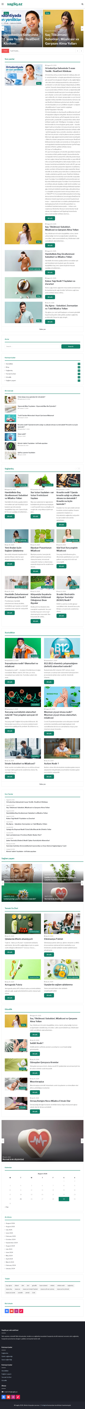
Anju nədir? (22, 434)
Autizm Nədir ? (51, 763)
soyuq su (17, 1289)
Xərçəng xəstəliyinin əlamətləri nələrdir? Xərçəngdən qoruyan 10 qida (21, 715)
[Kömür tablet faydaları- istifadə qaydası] (10, 446)
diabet (17, 1285)
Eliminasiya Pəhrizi (53, 939)
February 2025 (11, 1236)
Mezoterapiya (37, 1081)
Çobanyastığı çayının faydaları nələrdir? (20, 899)
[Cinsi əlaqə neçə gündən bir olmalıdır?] (10, 400)
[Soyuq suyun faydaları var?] (22, 873)
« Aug (6, 1207)
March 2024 (10, 1262)
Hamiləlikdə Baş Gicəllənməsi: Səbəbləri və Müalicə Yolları (16, 495)
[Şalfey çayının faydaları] (10, 455)
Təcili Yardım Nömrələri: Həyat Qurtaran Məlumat (36, 415)
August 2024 (10, 1246)
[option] (42, 28)
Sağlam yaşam (11, 380)
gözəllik (34, 1285)
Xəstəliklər (9, 364)
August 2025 (10, 1226)
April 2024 (9, 1259)
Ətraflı (50, 218)
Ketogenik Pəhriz (13, 984)
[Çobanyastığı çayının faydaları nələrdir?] (22, 892)
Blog (6, 13)
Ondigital (44, 1405)
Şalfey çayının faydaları (26, 452)
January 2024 (10, 1268)
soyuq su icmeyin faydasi (30, 1289)
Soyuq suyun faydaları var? (15, 880)
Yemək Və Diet (11, 374)
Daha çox (42, 329)
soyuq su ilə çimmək (63, 1289)
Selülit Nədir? (36, 1043)
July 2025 (9, 1230)
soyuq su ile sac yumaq (47, 1289)
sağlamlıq (70, 1285)
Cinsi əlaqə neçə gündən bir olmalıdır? (31, 397)
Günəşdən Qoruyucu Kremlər (44, 1062)
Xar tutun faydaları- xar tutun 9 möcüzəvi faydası (42, 495)
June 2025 (9, 1233)
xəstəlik (20, 1292)
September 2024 (12, 1243)
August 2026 (10, 1223)
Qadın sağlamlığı (7, 1356)
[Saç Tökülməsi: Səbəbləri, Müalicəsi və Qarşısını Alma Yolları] (63, 28)
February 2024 (11, 1265)
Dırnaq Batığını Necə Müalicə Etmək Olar (50, 1101)
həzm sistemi (43, 1285)
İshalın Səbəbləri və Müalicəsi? (20, 763)
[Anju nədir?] (10, 437)
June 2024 (9, 1252)
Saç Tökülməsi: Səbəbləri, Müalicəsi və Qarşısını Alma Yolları (62, 39)
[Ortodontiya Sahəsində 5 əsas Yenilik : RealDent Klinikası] (22, 28)
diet (23, 1285)
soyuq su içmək (10, 1292)
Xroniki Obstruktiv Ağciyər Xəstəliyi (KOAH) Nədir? (65, 597)
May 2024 (9, 1255)
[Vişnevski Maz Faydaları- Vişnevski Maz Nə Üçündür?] (10, 409)
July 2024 (9, 1249)
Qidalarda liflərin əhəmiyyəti (19, 939)
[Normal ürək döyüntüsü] (62, 892)
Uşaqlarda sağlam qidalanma (58, 984)
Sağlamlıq (9, 370)
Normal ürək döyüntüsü (54, 899)
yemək (27, 1292)
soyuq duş (9, 1289)
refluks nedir (61, 1285)
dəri (28, 1285)
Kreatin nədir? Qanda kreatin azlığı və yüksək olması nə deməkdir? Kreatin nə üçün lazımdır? (68, 498)
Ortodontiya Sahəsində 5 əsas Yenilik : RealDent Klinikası (21, 39)
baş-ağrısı (9, 1285)
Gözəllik (8, 377)
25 (21, 1199)
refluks (52, 1285)
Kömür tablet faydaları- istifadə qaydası (32, 443)
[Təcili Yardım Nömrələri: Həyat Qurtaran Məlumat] (10, 418)
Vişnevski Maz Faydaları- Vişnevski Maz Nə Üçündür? (37, 406)
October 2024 (10, 1239)
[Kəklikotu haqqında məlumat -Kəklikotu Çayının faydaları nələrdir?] (62, 873)
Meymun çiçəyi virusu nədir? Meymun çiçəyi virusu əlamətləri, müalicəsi (60, 715)
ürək (33, 1292)
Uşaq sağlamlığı (7, 1359)
